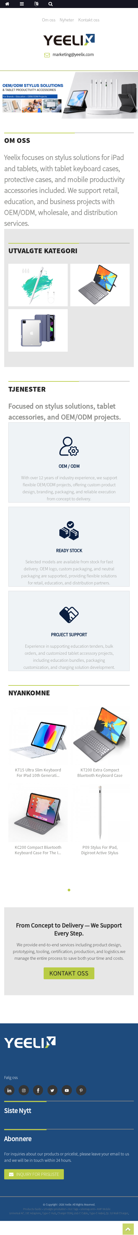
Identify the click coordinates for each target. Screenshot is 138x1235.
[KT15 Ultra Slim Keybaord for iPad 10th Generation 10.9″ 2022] (37, 735)
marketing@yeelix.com (73, 54)
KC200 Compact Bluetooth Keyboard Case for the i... (38, 850)
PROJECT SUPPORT (69, 634)
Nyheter (67, 20)
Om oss (49, 20)
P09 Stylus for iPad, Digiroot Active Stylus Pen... (99, 853)
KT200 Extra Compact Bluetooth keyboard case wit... (100, 775)
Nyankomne (29, 692)
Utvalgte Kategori (42, 250)
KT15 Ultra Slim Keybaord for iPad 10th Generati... (38, 773)
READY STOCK (69, 550)
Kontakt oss (88, 20)
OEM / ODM (69, 466)
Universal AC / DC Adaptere (25, 1213)
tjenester (27, 389)
